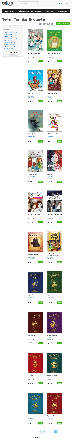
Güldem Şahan (31, 96)
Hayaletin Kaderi (52, 375)
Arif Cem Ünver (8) (10, 46)
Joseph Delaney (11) (11, 38)
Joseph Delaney (31, 297)
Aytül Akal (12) (9, 36)
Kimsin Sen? (50, 174)
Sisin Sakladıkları (33, 134)
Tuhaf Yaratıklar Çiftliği (53, 53)
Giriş (67, 3)
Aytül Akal (49, 96)
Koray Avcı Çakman (51, 136)
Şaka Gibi (30, 93)
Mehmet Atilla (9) (10, 42)
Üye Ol (61, 3)
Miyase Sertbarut (31, 56)
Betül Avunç (49, 257)
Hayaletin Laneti (33, 335)
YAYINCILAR (49, 11)
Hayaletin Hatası (52, 416)
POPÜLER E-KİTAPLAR (23, 11)
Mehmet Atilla (50, 56)
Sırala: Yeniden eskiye (62, 24)
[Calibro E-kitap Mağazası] (7, 3)
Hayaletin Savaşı (52, 295)
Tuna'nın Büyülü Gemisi (35, 53)
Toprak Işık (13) (9, 34)
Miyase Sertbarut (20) (11, 32)
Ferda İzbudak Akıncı (32, 176)
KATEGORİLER (63, 11)
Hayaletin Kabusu (33, 416)
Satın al (40, 61)
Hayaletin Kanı (32, 375)
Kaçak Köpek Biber (33, 254)
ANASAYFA (9, 11)
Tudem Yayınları (31, 57)
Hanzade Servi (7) (10, 48)
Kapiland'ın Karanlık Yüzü (54, 214)
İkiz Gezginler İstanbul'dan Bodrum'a (53, 254)
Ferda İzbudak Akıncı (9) (12, 44)
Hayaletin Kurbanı (52, 335)
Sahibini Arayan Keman (53, 134)
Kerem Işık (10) (9, 40)
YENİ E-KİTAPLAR (37, 11)
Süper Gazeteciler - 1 (53, 93)
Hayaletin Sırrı (32, 295)
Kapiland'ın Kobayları (34, 214)
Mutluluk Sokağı (32, 174)
